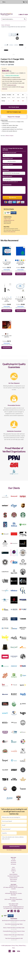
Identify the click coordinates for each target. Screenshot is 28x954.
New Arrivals (13, 862)
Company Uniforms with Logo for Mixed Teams (14, 934)
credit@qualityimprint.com (18, 906)
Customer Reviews (13, 877)
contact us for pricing (11, 85)
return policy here (11, 231)
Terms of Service (13, 879)
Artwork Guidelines (13, 874)
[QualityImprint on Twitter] (8, 911)
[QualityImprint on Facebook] (12, 911)
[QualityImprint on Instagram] (18, 911)
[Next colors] (25, 47)
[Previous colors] (2, 47)
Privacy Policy (15, 945)
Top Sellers (13, 860)
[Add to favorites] (10, 247)
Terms (13, 947)
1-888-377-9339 (23, 14)
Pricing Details (7, 269)
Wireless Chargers (9, 135)
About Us (13, 869)
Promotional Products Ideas (13, 876)
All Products (13, 864)
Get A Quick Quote (7, 273)
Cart (26, 2)
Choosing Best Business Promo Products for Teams (14, 931)
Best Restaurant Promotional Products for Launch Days (13, 920)
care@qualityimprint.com (9, 220)
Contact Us (13, 870)
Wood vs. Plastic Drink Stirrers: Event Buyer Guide (13, 927)
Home (13, 867)
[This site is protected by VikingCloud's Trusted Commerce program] (13, 212)
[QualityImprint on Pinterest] (15, 911)
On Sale (13, 859)
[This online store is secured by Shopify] (7, 212)
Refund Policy (22, 945)
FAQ (13, 872)
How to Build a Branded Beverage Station (14, 924)
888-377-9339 (15, 903)
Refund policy (13, 881)
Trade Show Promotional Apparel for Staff (14, 938)
